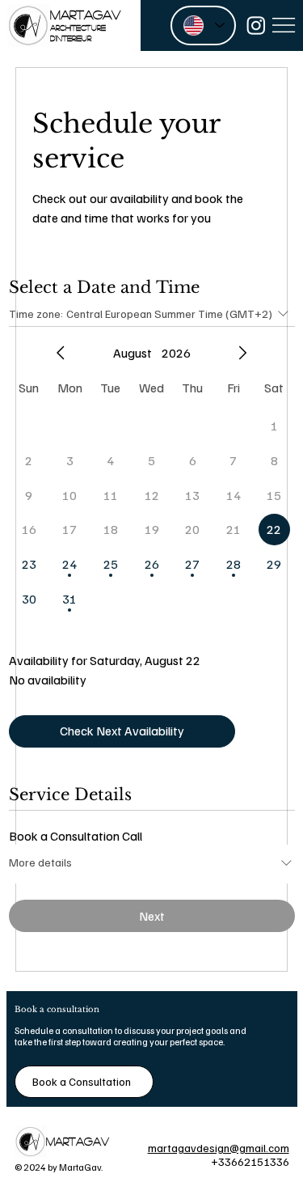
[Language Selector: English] (203, 25)
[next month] (242, 352)
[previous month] (60, 352)
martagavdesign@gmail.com (218, 1148)
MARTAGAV (85, 14)
